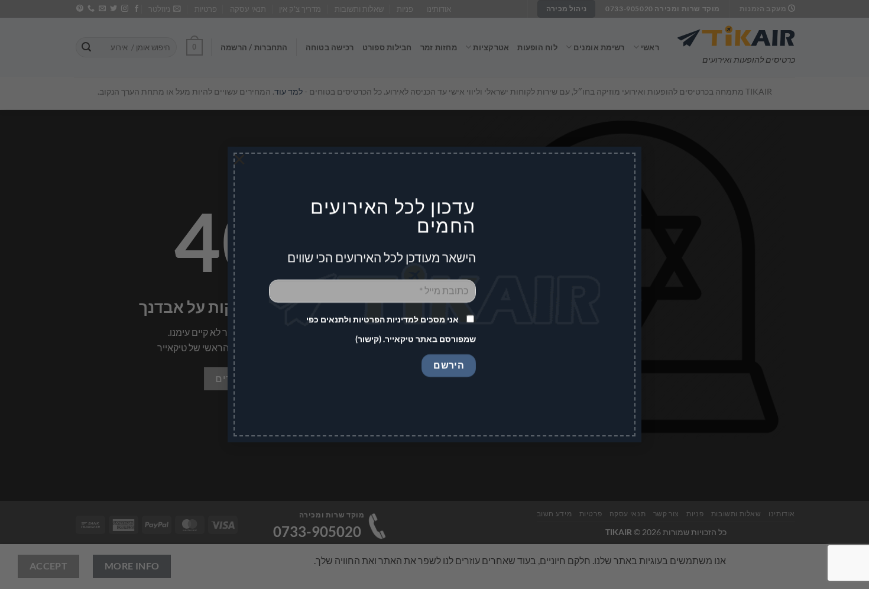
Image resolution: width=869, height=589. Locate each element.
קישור (368, 339)
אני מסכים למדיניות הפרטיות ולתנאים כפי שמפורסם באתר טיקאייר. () (391, 329)
